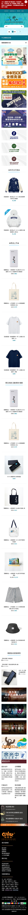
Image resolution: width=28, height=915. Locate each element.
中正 (12, 882)
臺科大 (3, 884)
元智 (17, 888)
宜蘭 (3, 890)
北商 (14, 888)
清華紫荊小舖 (8, 890)
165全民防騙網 (5, 855)
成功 (15, 881)
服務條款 (4, 851)
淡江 (9, 886)
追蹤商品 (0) (13, 11)
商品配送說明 (5, 863)
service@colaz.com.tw (10, 809)
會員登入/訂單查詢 (6, 870)
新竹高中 (9, 879)
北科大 (7, 884)
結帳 (23, 11)
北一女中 (4, 879)
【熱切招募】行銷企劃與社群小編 (9, 664)
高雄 (16, 886)
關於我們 (4, 848)
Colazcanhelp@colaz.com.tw (12, 821)
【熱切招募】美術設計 (7, 658)
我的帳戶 (6, 11)
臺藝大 (16, 882)
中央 (6, 882)
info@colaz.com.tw (10, 815)
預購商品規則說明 (6, 869)
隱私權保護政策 (6, 853)
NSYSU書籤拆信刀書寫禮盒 (14, 476)
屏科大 (12, 884)
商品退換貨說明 (6, 867)
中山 (9, 882)
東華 (6, 886)
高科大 (16, 884)
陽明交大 (10, 881)
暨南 (12, 886)
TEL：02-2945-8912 (19, 897)
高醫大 (3, 888)
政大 (3, 882)
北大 (3, 886)
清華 (3, 881)
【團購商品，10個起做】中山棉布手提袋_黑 (14, 508)
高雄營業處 (15, 890)
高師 (10, 888)
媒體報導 (4, 849)
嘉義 (7, 888)
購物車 (18, 11)
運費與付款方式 (6, 865)
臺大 (6, 881)
